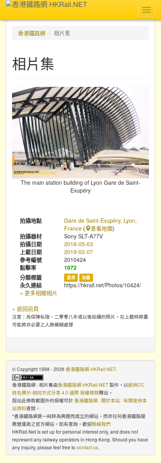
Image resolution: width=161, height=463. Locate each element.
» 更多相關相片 (38, 293)
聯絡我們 (101, 423)
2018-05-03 (78, 244)
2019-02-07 (78, 252)
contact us (87, 447)
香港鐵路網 (31, 33)
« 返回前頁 (25, 308)
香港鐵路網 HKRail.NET (91, 369)
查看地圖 (102, 228)
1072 (70, 267)
